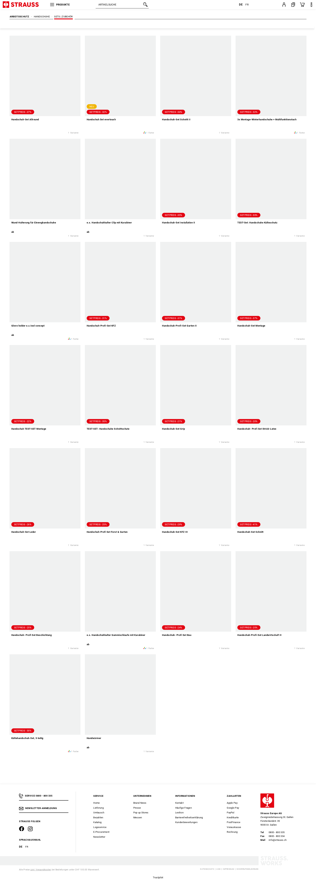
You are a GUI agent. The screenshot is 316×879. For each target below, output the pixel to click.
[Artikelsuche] (145, 4)
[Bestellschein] (293, 4)
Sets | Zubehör (63, 16)
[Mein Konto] (284, 4)
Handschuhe (42, 16)
